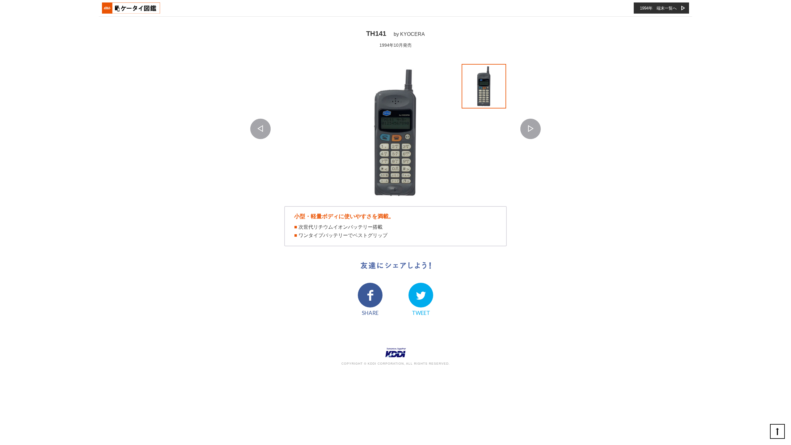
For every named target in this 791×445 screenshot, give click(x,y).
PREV (260, 129)
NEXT (530, 129)
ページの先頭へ (777, 431)
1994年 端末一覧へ (658, 8)
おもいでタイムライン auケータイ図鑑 (131, 8)
